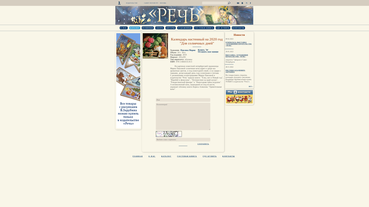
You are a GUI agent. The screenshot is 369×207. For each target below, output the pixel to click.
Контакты (238, 28)
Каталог (135, 28)
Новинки (147, 28)
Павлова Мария (187, 50)
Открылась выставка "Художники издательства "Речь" (239, 44)
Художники (185, 28)
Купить (201, 50)
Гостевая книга (204, 28)
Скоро (159, 28)
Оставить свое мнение (208, 52)
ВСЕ (250, 86)
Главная (138, 156)
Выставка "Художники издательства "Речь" (237, 55)
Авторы (170, 28)
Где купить (223, 28)
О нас (123, 28)
